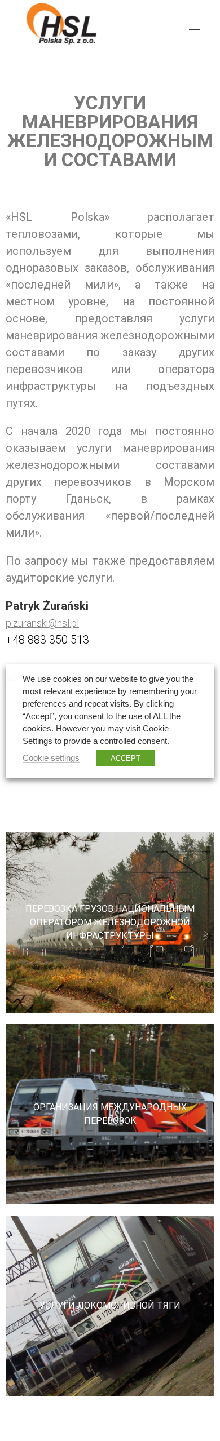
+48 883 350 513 (47, 639)
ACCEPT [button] (125, 757)
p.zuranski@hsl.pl (42, 623)
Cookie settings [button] (51, 757)
